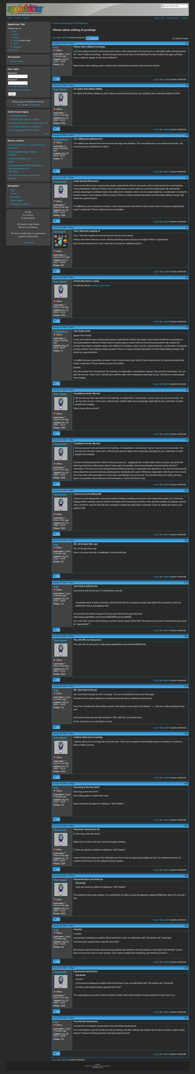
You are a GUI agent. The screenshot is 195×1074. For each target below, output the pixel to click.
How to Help (28, 242)
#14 (186, 686)
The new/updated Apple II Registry (25, 130)
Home (9, 18)
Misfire (16, 40)
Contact (184, 18)
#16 (186, 784)
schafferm (12, 155)
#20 (186, 968)
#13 (186, 636)
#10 (186, 490)
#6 (186, 277)
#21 (186, 1018)
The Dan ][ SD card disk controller (25, 119)
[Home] (25, 14)
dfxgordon (12, 178)
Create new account (19, 86)
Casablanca (60, 139)
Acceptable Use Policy (19, 204)
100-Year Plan (173, 18)
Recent (26, 18)
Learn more (13, 50)
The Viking (12, 171)
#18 (186, 876)
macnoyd (59, 231)
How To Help (159, 18)
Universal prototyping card (19, 158)
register (64, 37)
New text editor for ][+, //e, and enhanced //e (29, 123)
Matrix (15, 34)
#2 (186, 85)
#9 (186, 440)
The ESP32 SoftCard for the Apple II (26, 127)
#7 (186, 327)
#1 (186, 43)
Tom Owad (59, 89)
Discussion (67, 23)
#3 (186, 135)
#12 (186, 583)
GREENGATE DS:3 (19, 116)
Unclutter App (33, 105)
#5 (186, 227)
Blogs (12, 190)
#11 (186, 540)
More (46, 134)
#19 (186, 926)
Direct (19, 105)
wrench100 (13, 148)
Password (13, 80)
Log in (55, 37)
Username (13, 73)
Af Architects (80, 23)
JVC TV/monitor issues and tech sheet (24, 175)
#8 (186, 390)
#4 (186, 177)
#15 (186, 734)
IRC (14, 31)
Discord (16, 37)
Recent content (16, 61)
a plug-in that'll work (100, 285)
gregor (11, 161)
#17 (186, 826)
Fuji (55, 47)
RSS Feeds (15, 197)
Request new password (20, 90)
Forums (18, 18)
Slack (15, 44)
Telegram (17, 47)
